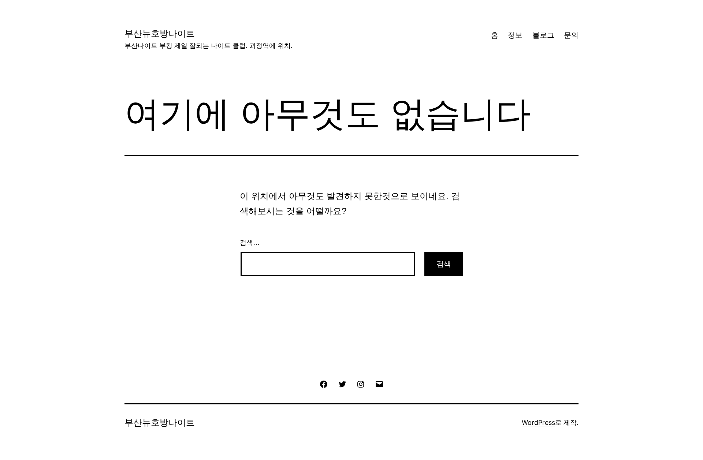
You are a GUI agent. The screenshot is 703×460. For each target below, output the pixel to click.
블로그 (543, 35)
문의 (571, 35)
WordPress (538, 422)
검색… (250, 242)
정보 (515, 35)
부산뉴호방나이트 (159, 33)
